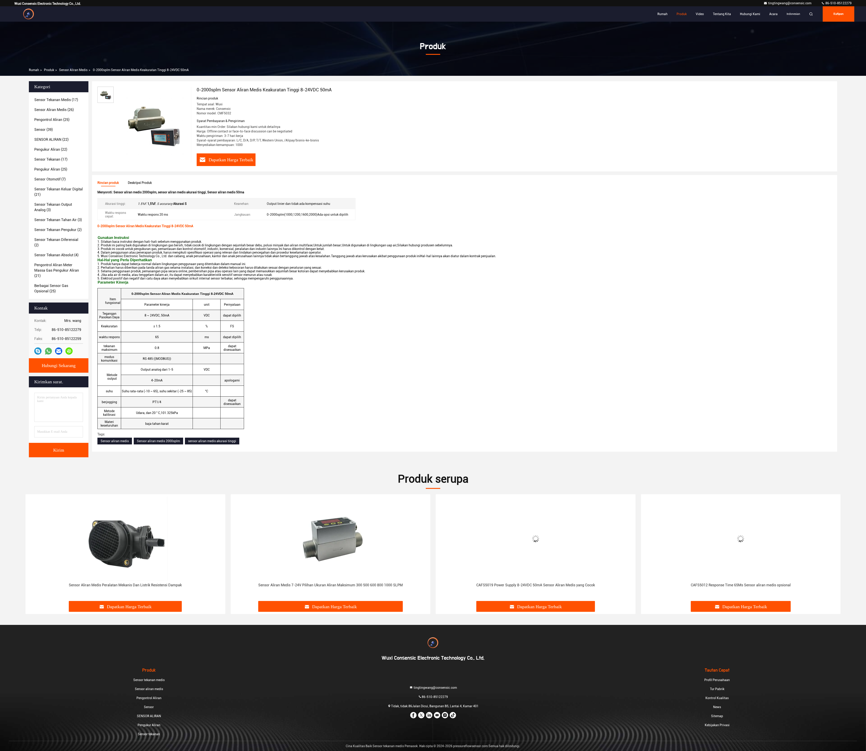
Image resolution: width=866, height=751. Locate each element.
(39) (43, 129)
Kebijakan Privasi (717, 725)
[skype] (38, 351)
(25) (51, 120)
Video (700, 14)
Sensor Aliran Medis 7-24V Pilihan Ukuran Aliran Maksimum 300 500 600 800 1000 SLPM (330, 585)
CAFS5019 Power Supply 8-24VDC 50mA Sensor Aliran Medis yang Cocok (535, 585)
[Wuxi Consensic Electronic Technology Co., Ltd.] (28, 14)
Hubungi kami (750, 14)
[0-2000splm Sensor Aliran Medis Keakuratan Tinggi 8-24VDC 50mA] (153, 124)
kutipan (838, 14)
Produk (682, 14)
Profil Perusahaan (717, 680)
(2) (58, 230)
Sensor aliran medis (73, 70)
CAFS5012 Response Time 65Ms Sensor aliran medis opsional (741, 585)
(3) (53, 207)
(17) (56, 100)
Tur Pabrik (717, 689)
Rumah (662, 14)
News (717, 707)
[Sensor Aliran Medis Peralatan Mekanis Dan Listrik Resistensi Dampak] (125, 539)
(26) (54, 110)
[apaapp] (48, 351)
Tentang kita (722, 14)
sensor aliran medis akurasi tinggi (212, 441)
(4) (56, 255)
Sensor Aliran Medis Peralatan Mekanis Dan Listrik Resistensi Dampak (125, 585)
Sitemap (717, 716)
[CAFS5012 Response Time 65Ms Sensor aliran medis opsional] (740, 539)
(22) (51, 139)
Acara (773, 14)
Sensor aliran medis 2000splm (158, 441)
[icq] (69, 351)
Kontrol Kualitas (717, 698)
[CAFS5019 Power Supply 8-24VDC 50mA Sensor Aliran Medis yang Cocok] (535, 539)
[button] (33, 549)
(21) (58, 192)
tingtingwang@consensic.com (790, 3)
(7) (50, 179)
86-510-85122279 (838, 3)
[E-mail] (59, 351)
